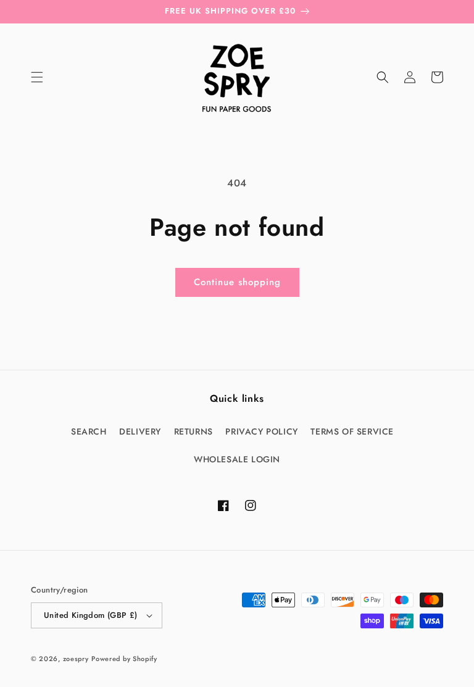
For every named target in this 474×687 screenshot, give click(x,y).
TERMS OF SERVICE (352, 431)
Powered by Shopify (124, 659)
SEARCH (89, 431)
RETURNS (193, 431)
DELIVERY (140, 431)
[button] (37, 77)
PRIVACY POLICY (261, 431)
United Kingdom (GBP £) (91, 615)
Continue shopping (237, 282)
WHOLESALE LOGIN (237, 459)
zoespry (76, 659)
